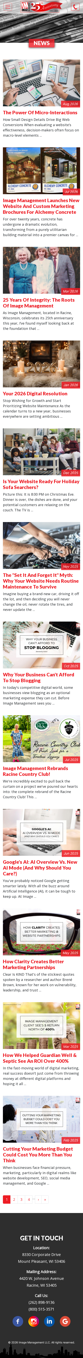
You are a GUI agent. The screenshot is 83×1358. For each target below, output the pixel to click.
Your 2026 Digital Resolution (35, 393)
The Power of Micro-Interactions (40, 112)
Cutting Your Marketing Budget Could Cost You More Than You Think (38, 1154)
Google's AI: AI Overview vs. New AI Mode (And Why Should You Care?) (40, 867)
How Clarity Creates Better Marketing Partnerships (33, 964)
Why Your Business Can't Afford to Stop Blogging (38, 677)
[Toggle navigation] (7, 7)
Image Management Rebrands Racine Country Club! (35, 771)
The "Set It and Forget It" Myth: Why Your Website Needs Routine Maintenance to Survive (41, 580)
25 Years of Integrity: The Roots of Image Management (39, 302)
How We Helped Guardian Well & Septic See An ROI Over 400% (40, 1058)
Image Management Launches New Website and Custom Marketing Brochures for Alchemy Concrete (41, 206)
